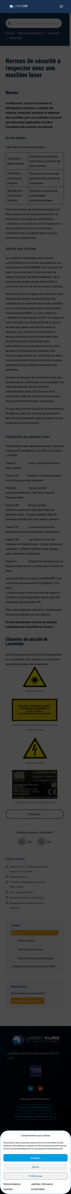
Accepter (36, 1157)
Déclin (35, 1166)
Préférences (35, 1175)
